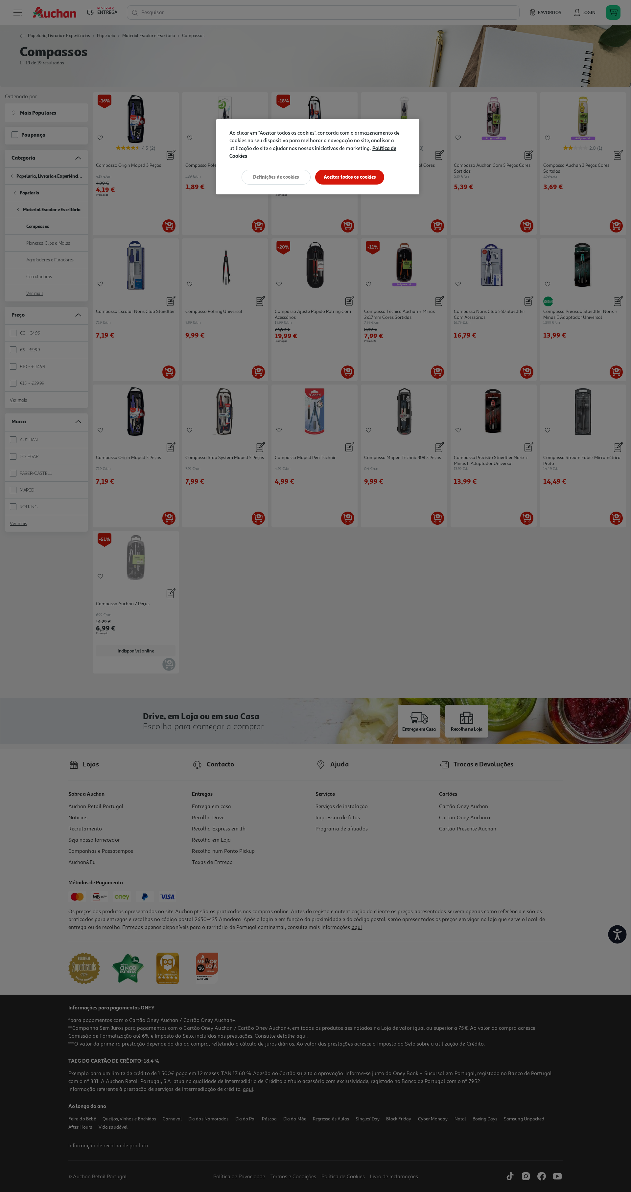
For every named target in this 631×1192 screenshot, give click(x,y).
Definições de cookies (276, 177)
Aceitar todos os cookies (350, 177)
